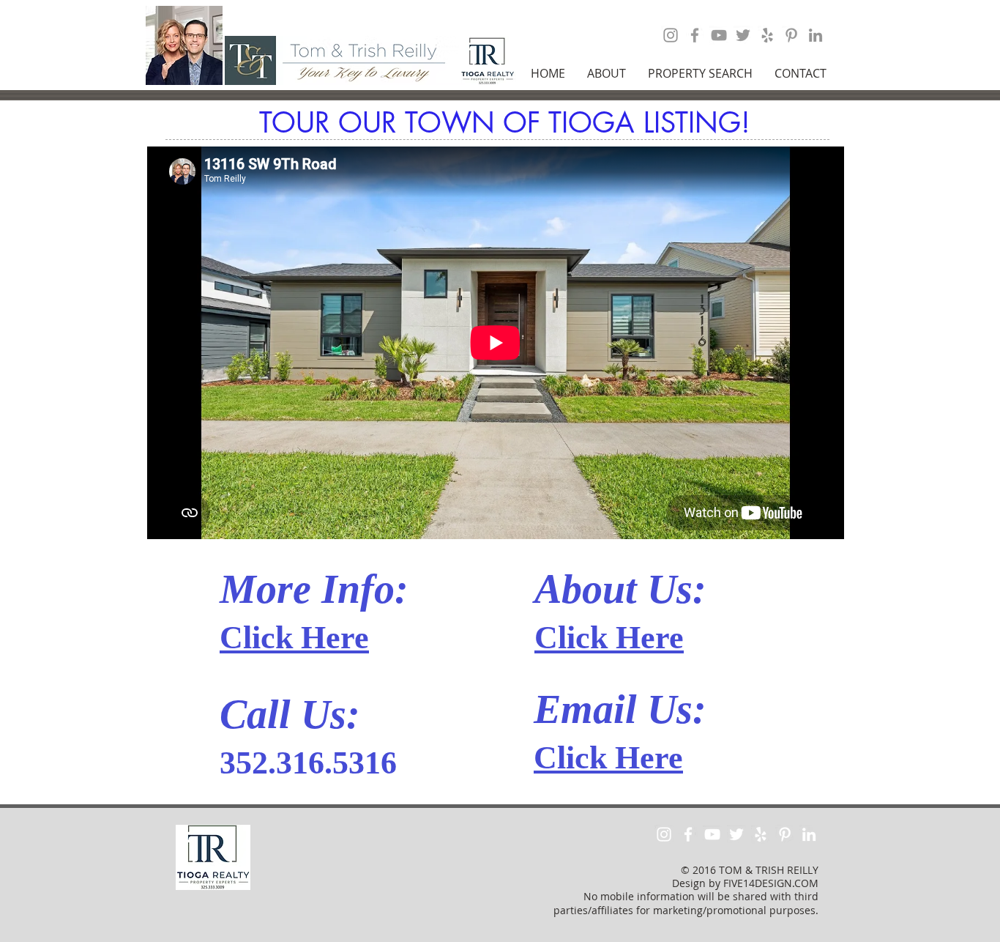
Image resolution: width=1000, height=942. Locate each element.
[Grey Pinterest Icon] (791, 35)
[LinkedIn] (815, 35)
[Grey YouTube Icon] (718, 35)
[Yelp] (767, 35)
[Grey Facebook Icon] (694, 35)
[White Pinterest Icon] (784, 834)
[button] (606, 73)
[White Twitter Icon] (736, 834)
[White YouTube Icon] (712, 834)
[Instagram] (670, 35)
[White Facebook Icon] (688, 834)
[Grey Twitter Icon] (743, 35)
